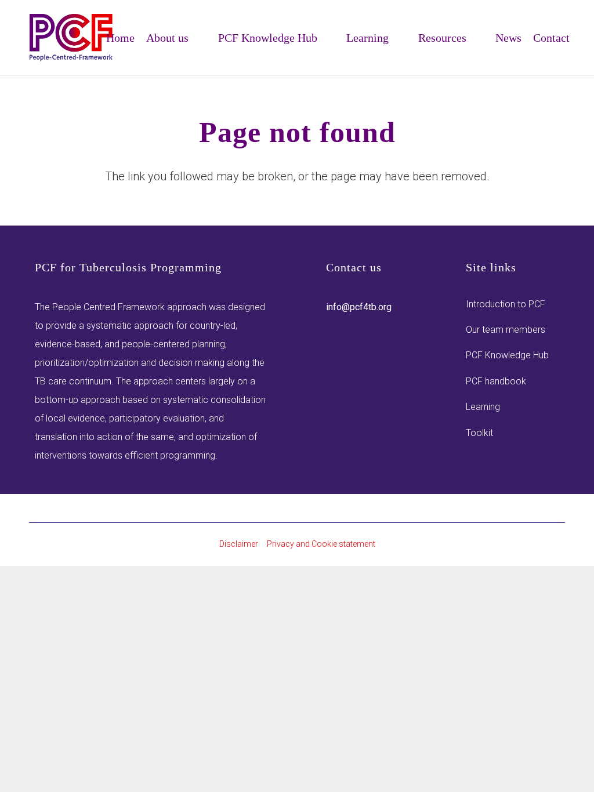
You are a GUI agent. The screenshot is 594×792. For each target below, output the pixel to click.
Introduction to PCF (505, 304)
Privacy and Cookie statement (321, 543)
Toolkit (479, 432)
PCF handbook (496, 381)
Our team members (505, 329)
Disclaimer (238, 543)
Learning (483, 406)
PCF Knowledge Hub (507, 355)
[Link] (71, 37)
